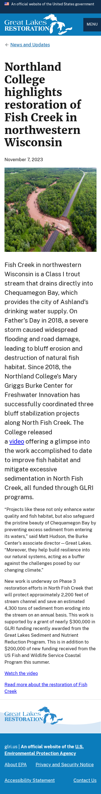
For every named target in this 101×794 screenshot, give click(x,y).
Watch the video (21, 673)
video (16, 441)
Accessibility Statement (29, 780)
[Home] (38, 33)
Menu (92, 24)
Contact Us (85, 780)
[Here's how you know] (50, 6)
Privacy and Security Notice (65, 764)
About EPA (15, 764)
